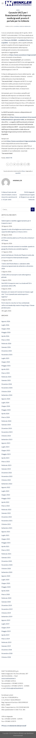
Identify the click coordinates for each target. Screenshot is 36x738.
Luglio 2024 (5, 402)
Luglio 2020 (5, 579)
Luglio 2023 (5, 447)
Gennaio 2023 (6, 469)
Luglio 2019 (5, 624)
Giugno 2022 (5, 495)
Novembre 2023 (6, 432)
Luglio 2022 (5, 491)
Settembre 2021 (6, 528)
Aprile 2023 (5, 458)
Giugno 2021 (5, 539)
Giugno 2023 (5, 450)
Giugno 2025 (5, 362)
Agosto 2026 (5, 321)
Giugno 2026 (5, 329)
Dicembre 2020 (6, 561)
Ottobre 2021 (6, 524)
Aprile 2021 (5, 546)
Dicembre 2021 (6, 517)
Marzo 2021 (5, 550)
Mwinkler (27, 26)
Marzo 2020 (5, 594)
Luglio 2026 (5, 325)
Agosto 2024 (5, 399)
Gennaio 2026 (6, 347)
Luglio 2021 (5, 535)
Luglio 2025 (5, 358)
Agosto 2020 (5, 576)
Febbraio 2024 (6, 421)
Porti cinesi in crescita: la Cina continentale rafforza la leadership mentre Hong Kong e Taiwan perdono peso (17, 305)
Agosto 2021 (5, 531)
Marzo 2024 (5, 417)
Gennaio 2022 (6, 513)
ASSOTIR (9, 158)
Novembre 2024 (6, 388)
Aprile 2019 (5, 635)
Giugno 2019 (5, 627)
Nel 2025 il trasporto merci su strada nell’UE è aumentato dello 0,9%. (16, 284)
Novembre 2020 (6, 565)
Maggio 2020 (5, 587)
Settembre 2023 (6, 439)
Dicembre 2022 (6, 472)
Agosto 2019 (5, 620)
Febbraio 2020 (6, 598)
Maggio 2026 (5, 332)
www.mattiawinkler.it (8, 678)
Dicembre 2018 (6, 650)
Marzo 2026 (5, 340)
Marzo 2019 (5, 639)
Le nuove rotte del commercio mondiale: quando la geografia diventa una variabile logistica (17, 247)
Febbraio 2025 (6, 377)
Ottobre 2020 (6, 568)
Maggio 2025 (5, 366)
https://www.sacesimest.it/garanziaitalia (21, 141)
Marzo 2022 (5, 506)
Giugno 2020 (5, 583)
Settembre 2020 (6, 572)
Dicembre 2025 (6, 351)
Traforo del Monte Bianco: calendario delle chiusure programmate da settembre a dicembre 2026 (17, 266)
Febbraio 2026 (6, 343)
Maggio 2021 (5, 543)
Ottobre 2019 (6, 613)
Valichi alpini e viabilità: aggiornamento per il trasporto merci (16, 222)
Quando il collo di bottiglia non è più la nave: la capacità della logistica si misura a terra (16, 230)
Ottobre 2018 (6, 657)
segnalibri (18, 173)
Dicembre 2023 (6, 428)
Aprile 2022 (5, 502)
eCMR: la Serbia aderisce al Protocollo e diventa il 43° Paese (17, 239)
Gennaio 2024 (6, 424)
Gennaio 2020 (6, 602)
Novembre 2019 (6, 609)
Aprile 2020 (5, 591)
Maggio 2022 (5, 498)
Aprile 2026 (5, 336)
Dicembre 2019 (6, 605)
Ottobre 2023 (6, 436)
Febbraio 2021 (6, 554)
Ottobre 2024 (6, 391)
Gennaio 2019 (6, 646)
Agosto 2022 (5, 487)
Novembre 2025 (6, 354)
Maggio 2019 (5, 631)
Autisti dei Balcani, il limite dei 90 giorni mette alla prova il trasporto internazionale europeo (17, 256)
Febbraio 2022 (6, 509)
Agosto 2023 (5, 443)
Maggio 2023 (5, 454)
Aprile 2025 (5, 369)
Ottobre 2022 (6, 480)
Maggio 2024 (5, 410)
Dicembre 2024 (6, 384)
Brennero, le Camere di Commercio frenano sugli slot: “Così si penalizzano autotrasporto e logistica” (17, 294)
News (18, 10)
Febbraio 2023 (6, 465)
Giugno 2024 (5, 406)
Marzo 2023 (5, 461)
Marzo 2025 (5, 373)
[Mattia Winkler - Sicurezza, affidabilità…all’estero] (18, 3)
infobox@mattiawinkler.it (14, 688)
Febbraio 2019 (6, 642)
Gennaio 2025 (6, 380)
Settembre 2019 (6, 616)
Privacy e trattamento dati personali (13, 726)
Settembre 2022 (6, 484)
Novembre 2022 (6, 476)
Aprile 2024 (5, 413)
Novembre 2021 (6, 520)
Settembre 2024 (6, 395)
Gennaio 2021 (6, 557)
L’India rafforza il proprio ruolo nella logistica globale (16, 276)
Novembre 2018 (6, 653)
